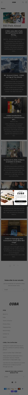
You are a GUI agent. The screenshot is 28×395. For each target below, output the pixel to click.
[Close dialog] (26, 191)
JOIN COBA (21, 201)
